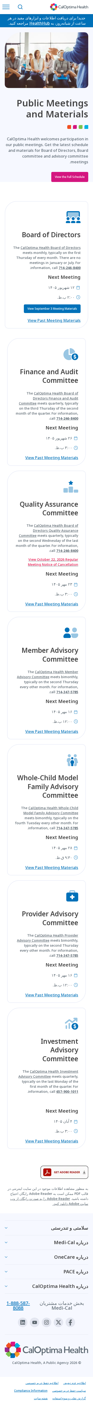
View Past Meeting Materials (54, 320)
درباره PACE (75, 1271)
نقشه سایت (41, 1398)
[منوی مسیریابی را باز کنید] (7, 7)
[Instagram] (46, 1322)
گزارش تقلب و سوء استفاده (69, 1398)
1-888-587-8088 (18, 1305)
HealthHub (39, 23)
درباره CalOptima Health (60, 1286)
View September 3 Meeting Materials (52, 309)
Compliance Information (30, 1391)
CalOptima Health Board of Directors (51, 247)
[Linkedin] (22, 1322)
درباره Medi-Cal (71, 1242)
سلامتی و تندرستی (69, 1228)
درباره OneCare (71, 1257)
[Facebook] (70, 1322)
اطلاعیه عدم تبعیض (74, 1383)
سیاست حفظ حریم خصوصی (69, 1391)
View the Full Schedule (70, 177)
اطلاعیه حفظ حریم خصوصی (42, 1383)
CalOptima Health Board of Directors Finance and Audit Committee (48, 398)
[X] (58, 1322)
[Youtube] (34, 1322)
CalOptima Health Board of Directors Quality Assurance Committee (48, 530)
